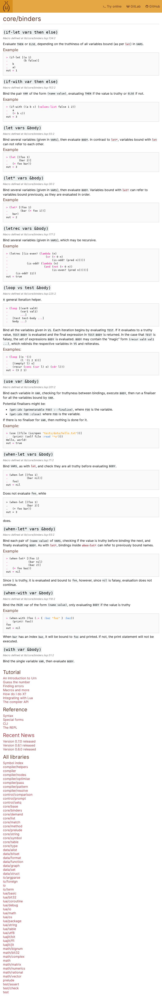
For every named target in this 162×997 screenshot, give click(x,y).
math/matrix (12, 964)
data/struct (11, 873)
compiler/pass (13, 783)
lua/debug (10, 905)
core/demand (13, 814)
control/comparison (17, 794)
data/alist (10, 850)
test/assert (11, 984)
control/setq (12, 802)
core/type (10, 846)
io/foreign (10, 881)
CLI (5, 724)
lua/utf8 (9, 933)
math (6, 960)
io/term (8, 889)
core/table (10, 842)
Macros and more (16, 690)
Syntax (8, 716)
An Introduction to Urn (20, 678)
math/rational (13, 972)
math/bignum (13, 949)
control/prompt (14, 798)
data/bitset (11, 854)
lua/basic (9, 893)
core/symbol (12, 838)
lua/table (9, 929)
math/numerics (14, 968)
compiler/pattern (15, 787)
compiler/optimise (16, 779)
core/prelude (12, 830)
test (6, 992)
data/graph (11, 866)
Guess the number (16, 682)
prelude (8, 980)
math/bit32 (11, 953)
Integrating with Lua (18, 698)
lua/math (9, 913)
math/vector (12, 976)
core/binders (12, 810)
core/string (11, 834)
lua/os (7, 917)
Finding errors (13, 686)
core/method (12, 826)
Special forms (13, 720)
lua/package (12, 921)
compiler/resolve (15, 791)
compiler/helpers (15, 767)
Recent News (18, 735)
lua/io (7, 909)
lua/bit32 (9, 897)
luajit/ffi (8, 941)
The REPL (10, 727)
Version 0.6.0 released (19, 749)
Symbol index (13, 763)
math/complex (13, 956)
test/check (11, 988)
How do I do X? (14, 694)
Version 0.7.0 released (19, 741)
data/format (12, 858)
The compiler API (15, 702)
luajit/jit (8, 945)
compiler (9, 771)
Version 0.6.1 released (19, 745)
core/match (11, 822)
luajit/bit (9, 937)
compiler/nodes (14, 775)
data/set (9, 870)
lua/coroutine (13, 901)
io (4, 885)
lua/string (10, 925)
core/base (10, 806)
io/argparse (11, 877)
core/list (9, 818)
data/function (13, 862)
